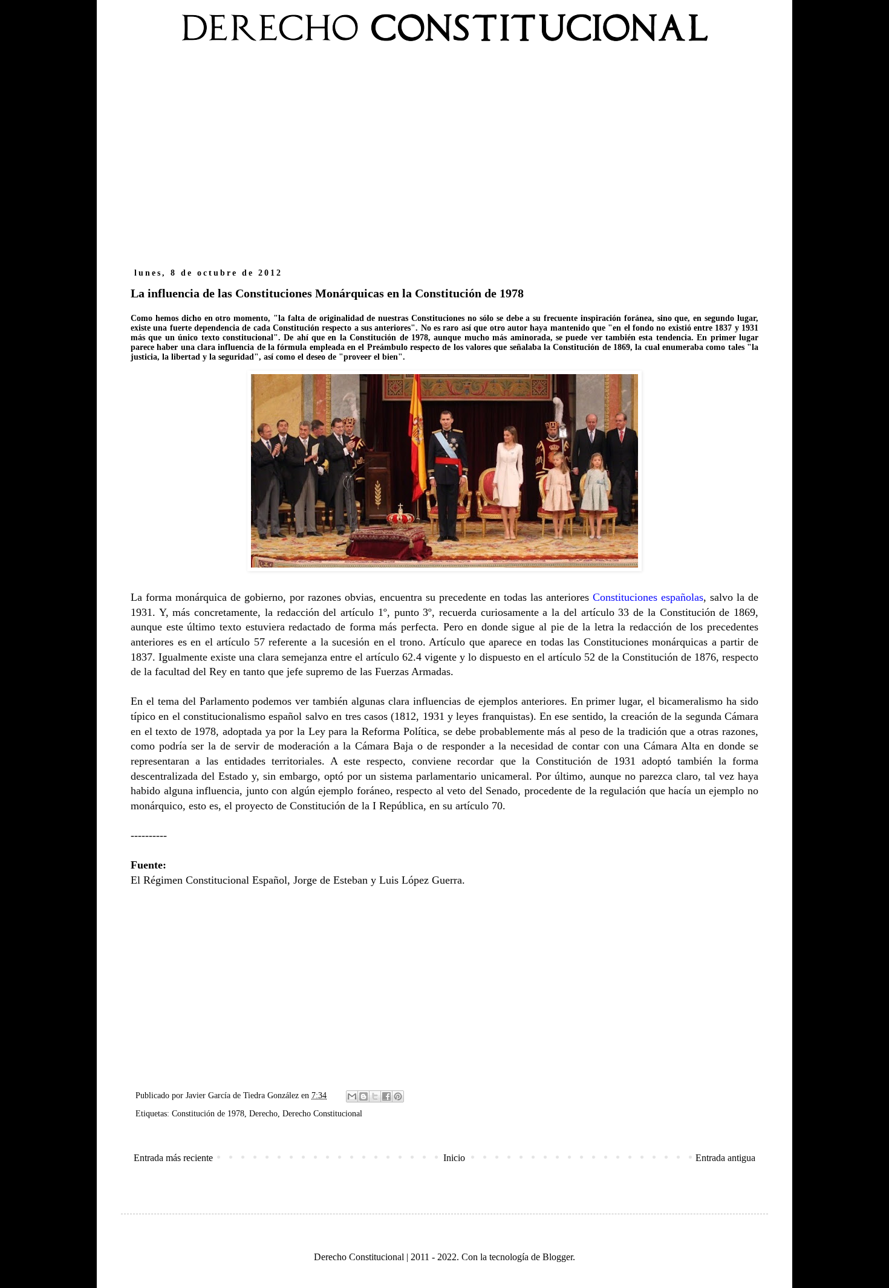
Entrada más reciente (173, 1158)
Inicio (454, 1158)
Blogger (557, 1257)
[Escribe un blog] (363, 1096)
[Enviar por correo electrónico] (352, 1096)
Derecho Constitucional (322, 1113)
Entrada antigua (725, 1158)
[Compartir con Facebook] (386, 1096)
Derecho (263, 1113)
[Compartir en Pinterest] (398, 1096)
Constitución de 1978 (208, 1113)
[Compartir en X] (375, 1096)
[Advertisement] (444, 162)
